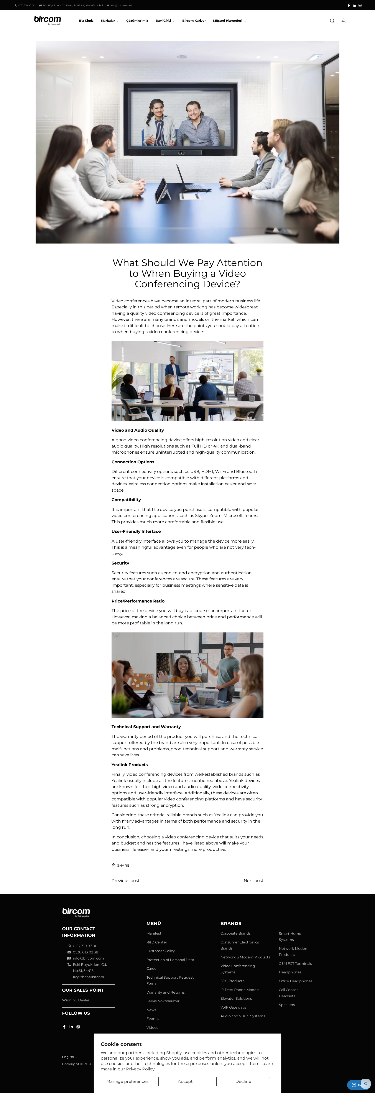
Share (123, 865)
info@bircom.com (88, 958)
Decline (243, 1081)
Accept (185, 1081)
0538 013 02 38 (85, 952)
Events (152, 1019)
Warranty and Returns (165, 992)
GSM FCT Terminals (295, 963)
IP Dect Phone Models (239, 990)
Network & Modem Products (245, 957)
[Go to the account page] (341, 20)
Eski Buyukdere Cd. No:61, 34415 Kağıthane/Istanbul (90, 971)
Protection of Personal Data (170, 960)
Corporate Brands (235, 933)
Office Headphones (295, 981)
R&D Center (156, 942)
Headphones (290, 972)
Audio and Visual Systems (242, 1016)
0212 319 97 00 (85, 946)
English (68, 1057)
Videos (152, 1028)
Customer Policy (160, 951)
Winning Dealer (75, 1000)
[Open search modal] (332, 20)
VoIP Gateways (233, 1007)
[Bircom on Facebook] (349, 5)
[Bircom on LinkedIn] (354, 5)
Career (152, 968)
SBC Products (232, 981)
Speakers (287, 1005)
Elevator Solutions (236, 998)
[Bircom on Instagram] (360, 5)
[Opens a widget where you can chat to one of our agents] (359, 1085)
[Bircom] (47, 20)
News (151, 1010)
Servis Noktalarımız (162, 1001)
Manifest (153, 933)
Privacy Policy (140, 1069)
